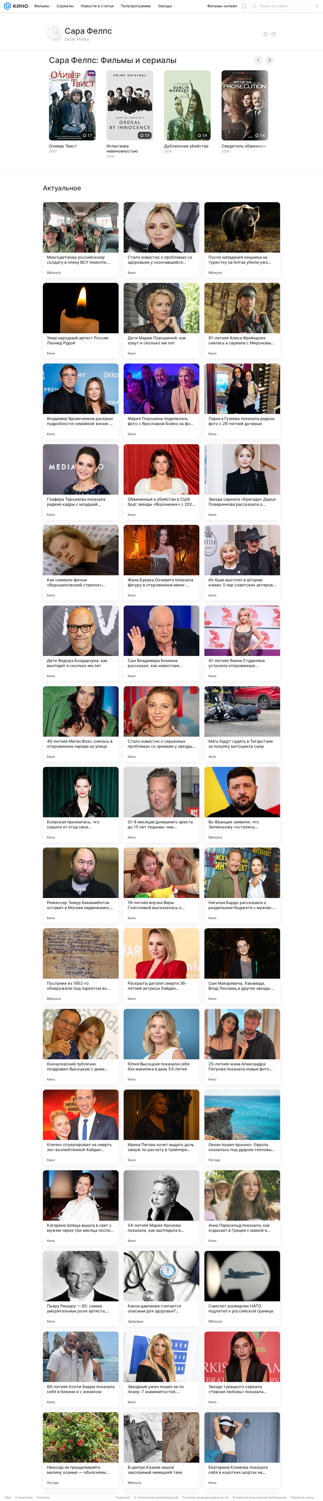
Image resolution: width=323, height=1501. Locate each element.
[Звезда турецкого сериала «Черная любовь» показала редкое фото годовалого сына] (242, 1369)
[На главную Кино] (19, 6)
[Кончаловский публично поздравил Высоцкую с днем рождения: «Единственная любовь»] (81, 1047)
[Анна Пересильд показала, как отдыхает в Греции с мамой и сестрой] (242, 1208)
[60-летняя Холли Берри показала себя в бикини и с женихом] (81, 1369)
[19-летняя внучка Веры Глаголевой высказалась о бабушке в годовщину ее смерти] (161, 885)
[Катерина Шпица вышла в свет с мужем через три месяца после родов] (81, 1208)
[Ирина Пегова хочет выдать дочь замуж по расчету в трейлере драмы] (161, 1127)
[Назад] (258, 60)
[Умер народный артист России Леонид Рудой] (81, 320)
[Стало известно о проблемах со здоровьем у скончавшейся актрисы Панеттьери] (161, 240)
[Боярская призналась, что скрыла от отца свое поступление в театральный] (81, 805)
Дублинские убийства (186, 145)
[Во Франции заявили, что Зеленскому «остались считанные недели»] (242, 805)
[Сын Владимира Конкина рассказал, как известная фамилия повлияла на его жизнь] (161, 643)
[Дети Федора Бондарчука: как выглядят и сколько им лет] (81, 643)
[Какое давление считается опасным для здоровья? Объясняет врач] (161, 1289)
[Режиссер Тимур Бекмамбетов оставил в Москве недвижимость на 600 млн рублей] (81, 885)
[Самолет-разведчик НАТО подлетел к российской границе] (242, 1289)
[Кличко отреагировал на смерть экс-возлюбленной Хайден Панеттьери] (81, 1127)
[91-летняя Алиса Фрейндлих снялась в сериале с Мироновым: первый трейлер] (242, 320)
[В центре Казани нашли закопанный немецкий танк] (161, 1450)
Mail (8, 1497)
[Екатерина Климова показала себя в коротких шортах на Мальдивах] (242, 1450)
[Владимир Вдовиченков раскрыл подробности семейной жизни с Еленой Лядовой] (81, 401)
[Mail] (7, 6)
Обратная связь (302, 1497)
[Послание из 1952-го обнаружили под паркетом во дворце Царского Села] (81, 966)
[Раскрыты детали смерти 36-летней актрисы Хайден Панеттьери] (161, 966)
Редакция (123, 1497)
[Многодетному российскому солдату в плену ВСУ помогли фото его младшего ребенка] (81, 240)
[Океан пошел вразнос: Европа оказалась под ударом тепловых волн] (242, 1127)
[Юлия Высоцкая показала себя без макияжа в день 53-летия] (161, 1047)
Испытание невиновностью (122, 148)
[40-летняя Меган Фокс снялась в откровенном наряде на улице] (81, 724)
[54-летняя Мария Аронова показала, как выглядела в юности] (161, 1208)
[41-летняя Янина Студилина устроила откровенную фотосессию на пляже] (242, 643)
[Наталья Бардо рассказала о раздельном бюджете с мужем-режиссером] (242, 885)
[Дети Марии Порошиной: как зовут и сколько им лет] (161, 320)
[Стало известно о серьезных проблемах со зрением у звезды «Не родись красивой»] (161, 724)
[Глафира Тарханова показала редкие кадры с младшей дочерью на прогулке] (81, 482)
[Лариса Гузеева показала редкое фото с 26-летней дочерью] (242, 401)
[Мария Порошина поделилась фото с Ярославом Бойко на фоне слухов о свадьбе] (161, 401)
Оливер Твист (63, 145)
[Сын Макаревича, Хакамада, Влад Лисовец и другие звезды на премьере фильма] (242, 966)
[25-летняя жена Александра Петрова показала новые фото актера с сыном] (242, 1047)
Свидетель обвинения (244, 145)
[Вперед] (269, 60)
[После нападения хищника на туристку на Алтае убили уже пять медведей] (242, 240)
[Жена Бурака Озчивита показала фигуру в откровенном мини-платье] (161, 563)
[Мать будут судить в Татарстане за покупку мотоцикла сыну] (242, 724)
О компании (24, 1497)
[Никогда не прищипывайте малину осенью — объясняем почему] (81, 1450)
